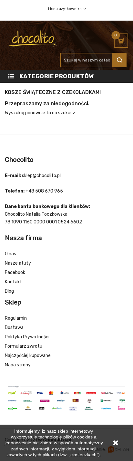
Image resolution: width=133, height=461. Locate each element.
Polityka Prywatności (27, 337)
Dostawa (14, 327)
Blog (9, 291)
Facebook (15, 272)
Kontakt (13, 282)
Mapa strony (18, 365)
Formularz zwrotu (23, 346)
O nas (10, 254)
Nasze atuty (18, 263)
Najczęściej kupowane (28, 355)
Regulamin (16, 318)
